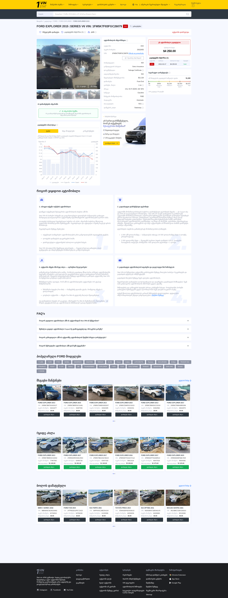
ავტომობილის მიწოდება (132, 587)
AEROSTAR (157, 366)
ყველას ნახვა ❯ (185, 380)
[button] (45, 14)
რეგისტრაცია (180, 4)
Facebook (57, 590)
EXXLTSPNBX (133, 366)
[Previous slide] (40, 62)
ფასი (48, 131)
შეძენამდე (150, 583)
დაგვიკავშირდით (83, 579)
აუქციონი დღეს (105, 579)
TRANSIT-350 (184, 362)
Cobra (127, 362)
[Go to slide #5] (94, 94)
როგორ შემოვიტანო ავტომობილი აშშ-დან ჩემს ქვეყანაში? (62, 346)
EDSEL (67, 362)
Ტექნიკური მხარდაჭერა (156, 591)
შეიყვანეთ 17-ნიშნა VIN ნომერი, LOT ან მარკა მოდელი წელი (75, 14)
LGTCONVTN (138, 362)
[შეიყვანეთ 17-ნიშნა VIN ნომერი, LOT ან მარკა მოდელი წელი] (187, 14)
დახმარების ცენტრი (154, 579)
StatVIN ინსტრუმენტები (132, 579)
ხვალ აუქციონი (105, 583)
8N (78, 366)
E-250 (110, 362)
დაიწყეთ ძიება (110, 143)
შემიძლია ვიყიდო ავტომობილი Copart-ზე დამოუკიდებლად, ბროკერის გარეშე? (71, 329)
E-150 (61, 366)
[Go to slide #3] (68, 94)
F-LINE (41, 362)
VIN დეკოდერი (128, 583)
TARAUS (100, 362)
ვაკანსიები (80, 583)
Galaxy (70, 366)
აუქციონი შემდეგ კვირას (109, 591)
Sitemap (149, 594)
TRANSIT (146, 366)
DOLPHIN (89, 362)
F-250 (50, 362)
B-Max (173, 362)
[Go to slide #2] (55, 94)
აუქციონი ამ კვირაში (107, 587)
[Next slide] (97, 62)
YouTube (69, 590)
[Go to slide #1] (43, 94)
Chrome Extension (179, 575)
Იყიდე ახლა (104, 575)
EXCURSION (162, 362)
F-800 (114, 366)
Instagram (43, 590)
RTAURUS (42, 366)
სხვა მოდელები (68, 131)
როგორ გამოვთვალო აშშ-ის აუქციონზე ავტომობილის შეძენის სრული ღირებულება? (72, 337)
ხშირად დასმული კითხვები (156, 575)
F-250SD (41, 371)
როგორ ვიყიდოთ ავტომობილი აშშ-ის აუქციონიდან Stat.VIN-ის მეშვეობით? (69, 321)
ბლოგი (123, 4)
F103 (122, 366)
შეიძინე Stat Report (134, 58)
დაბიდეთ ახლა (49, 414)
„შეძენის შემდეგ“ (157, 295)
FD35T (52, 366)
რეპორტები (127, 575)
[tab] (113, 473)
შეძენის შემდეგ (152, 587)
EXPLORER (103, 366)
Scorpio (180, 366)
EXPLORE (169, 366)
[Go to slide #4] (81, 94)
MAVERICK (78, 362)
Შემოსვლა (196, 3)
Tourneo (150, 362)
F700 (58, 362)
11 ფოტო (83, 86)
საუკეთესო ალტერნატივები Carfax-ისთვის (133, 592)
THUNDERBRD (89, 366)
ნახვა (95, 86)
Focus (119, 362)
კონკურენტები (88, 131)
